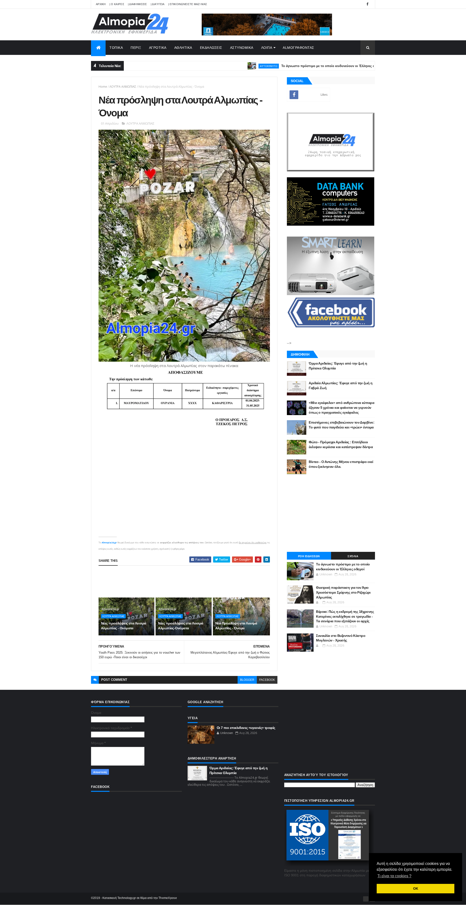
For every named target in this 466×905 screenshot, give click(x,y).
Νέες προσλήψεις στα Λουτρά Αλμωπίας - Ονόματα (123, 625)
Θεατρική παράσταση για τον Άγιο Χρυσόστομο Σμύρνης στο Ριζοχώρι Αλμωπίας (343, 592)
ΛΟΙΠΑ (266, 48)
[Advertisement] (187, 581)
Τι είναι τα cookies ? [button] (394, 876)
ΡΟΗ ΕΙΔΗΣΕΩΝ (309, 556)
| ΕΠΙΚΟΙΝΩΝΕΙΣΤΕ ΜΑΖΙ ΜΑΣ (187, 4)
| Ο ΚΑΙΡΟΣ (116, 4)
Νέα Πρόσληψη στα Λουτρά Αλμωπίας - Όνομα (236, 625)
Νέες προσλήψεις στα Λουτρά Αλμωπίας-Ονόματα (180, 625)
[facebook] (367, 4)
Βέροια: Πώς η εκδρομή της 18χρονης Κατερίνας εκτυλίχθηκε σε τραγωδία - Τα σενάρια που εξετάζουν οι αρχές (345, 616)
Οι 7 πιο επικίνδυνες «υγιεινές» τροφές (246, 728)
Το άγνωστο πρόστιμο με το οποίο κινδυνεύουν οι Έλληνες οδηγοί (300, 66)
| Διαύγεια (158, 4)
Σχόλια (353, 556)
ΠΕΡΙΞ (136, 48)
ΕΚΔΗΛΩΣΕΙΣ (211, 48)
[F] (365, 899)
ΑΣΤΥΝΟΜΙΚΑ (241, 48)
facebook (267, 680)
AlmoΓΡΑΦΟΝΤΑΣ (298, 48)
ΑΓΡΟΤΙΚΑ (157, 48)
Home (103, 87)
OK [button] (415, 888)
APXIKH (101, 4)
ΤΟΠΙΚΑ (116, 48)
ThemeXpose (167, 898)
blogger (247, 680)
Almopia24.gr (109, 542)
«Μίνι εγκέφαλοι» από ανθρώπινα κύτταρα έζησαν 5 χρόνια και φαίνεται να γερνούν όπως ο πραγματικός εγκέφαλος (341, 407)
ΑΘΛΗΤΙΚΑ (183, 48)
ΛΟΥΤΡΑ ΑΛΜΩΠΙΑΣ (122, 87)
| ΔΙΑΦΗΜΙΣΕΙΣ (137, 4)
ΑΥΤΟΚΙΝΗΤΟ (236, 66)
